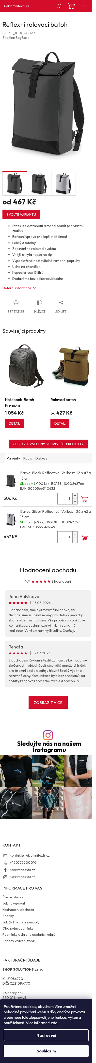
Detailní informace (16, 288)
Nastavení (46, 1035)
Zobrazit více (48, 702)
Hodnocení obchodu (48, 570)
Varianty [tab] (13, 458)
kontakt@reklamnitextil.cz (30, 855)
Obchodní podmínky (17, 928)
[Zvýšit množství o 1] (74, 496)
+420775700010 (23, 862)
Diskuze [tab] (41, 458)
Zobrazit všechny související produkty (48, 444)
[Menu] (85, 6)
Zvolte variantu (21, 214)
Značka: (16, 37)
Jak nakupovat (13, 903)
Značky (8, 916)
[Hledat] (59, 6)
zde (54, 1022)
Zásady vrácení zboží (18, 941)
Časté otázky (12, 897)
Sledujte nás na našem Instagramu (49, 747)
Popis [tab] (27, 458)
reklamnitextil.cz (22, 870)
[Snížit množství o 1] (74, 501)
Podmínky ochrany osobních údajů (28, 934)
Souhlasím (46, 1051)
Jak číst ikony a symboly (20, 922)
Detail (14, 423)
